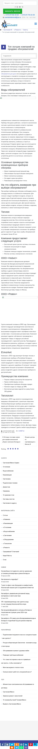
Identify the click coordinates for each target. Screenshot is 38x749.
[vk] (22, 7)
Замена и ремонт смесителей (12, 696)
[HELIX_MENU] (35, 24)
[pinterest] (17, 7)
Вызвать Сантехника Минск (12, 704)
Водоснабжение (8, 471)
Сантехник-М (7, 30)
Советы (25, 30)
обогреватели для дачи (8, 74)
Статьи (5, 515)
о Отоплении (7, 527)
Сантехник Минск (8, 692)
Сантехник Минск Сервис (11, 463)
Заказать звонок (12, 11)
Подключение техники (10, 483)
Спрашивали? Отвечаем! (11, 551)
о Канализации (8, 523)
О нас (5, 559)
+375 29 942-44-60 (12, 15)
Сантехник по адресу (10, 503)
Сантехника (7, 479)
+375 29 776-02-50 (28, 15)
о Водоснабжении (9, 531)
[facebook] (15, 7)
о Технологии (7, 543)
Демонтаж (6, 487)
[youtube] (20, 7)
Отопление (6, 467)
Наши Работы (7, 555)
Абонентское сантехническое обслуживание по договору (17, 686)
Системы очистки (8, 499)
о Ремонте (17, 30)
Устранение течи (8, 495)
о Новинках (6, 519)
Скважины (6, 491)
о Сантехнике (7, 535)
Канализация (7, 475)
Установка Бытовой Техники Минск (14, 700)
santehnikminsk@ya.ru (13, 17)
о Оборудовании (8, 539)
